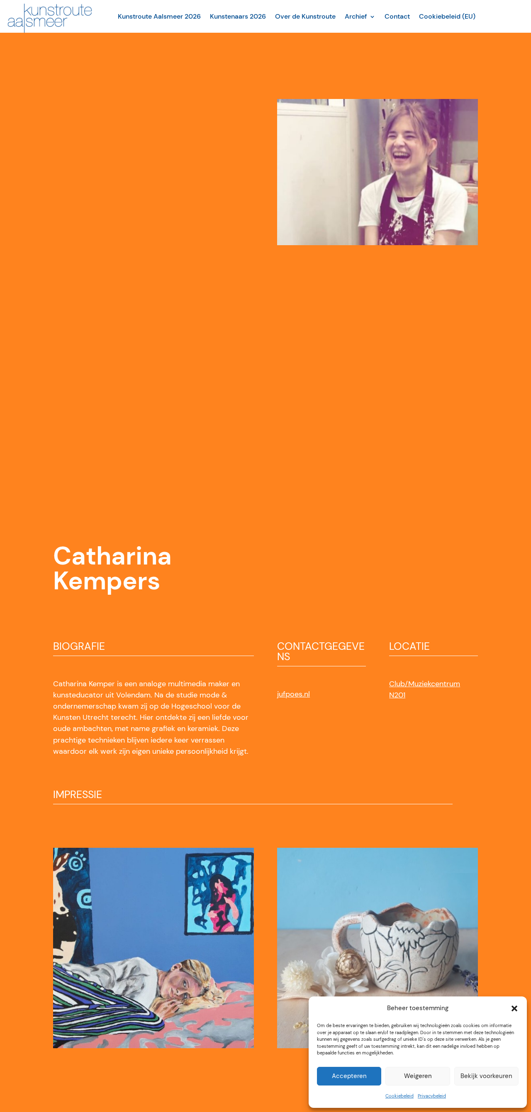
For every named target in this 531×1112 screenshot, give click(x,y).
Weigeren (418, 1076)
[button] (514, 1008)
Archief (356, 16)
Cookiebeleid (399, 1096)
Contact (397, 16)
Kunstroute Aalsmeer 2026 (159, 16)
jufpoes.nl (293, 694)
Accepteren (349, 1076)
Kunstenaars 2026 (238, 16)
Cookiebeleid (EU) (447, 16)
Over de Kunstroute (305, 16)
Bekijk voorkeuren (486, 1076)
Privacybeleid (432, 1096)
